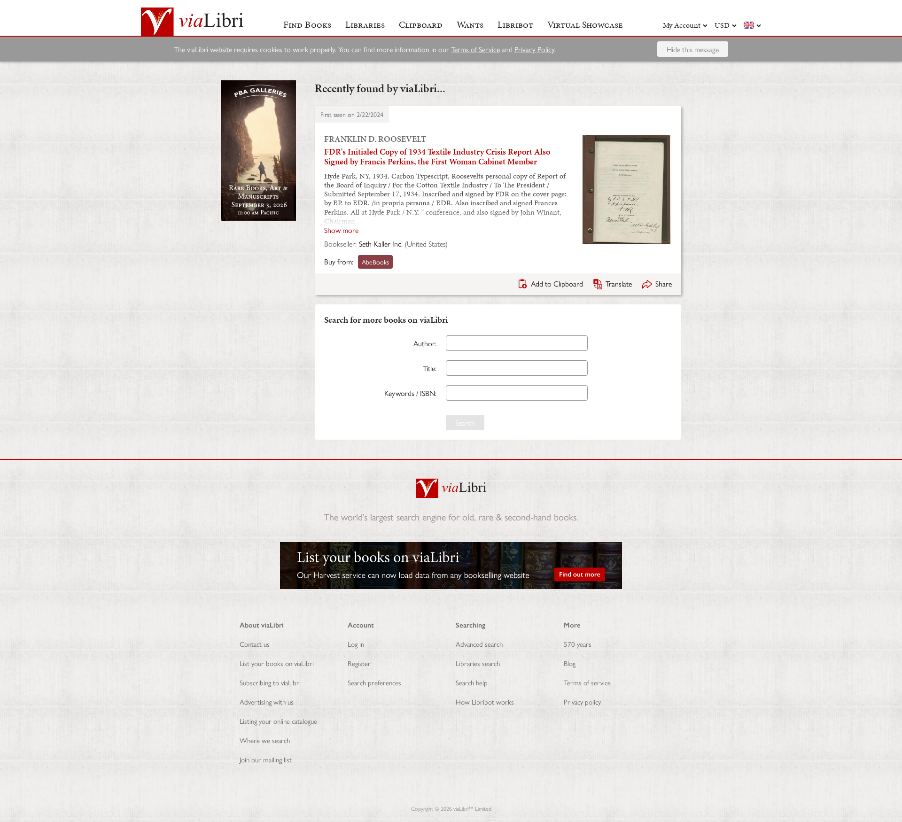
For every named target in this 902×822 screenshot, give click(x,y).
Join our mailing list (266, 759)
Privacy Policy (534, 49)
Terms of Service (475, 49)
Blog (569, 663)
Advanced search (479, 644)
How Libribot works (485, 701)
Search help (472, 682)
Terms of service (587, 682)
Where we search (265, 740)
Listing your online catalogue (278, 721)
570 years (577, 644)
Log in (356, 644)
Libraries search (478, 663)
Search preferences (374, 682)
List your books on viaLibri (277, 663)
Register (359, 663)
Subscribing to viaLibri (270, 682)
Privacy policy (582, 701)
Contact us (255, 644)
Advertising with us (267, 701)
